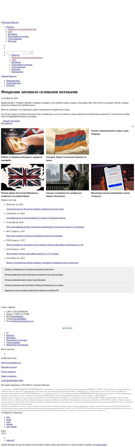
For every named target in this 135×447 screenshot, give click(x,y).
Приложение (17, 72)
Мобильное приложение (17, 345)
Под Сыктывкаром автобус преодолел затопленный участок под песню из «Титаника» (45, 227)
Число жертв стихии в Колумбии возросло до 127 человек (32, 254)
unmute (9, 424)
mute (8, 422)
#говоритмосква (13, 83)
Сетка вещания (14, 39)
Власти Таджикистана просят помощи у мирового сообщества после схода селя (42, 262)
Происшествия (13, 81)
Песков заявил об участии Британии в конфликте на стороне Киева (34, 274)
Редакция (12, 41)
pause (8, 419)
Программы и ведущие (18, 36)
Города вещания (8, 371)
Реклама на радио (9, 367)
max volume (11, 426)
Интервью (12, 34)
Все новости (6, 123)
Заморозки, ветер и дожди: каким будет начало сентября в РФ (32, 290)
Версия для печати (11, 121)
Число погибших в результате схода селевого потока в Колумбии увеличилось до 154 (44, 245)
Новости (10, 27)
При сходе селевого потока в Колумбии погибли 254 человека (34, 236)
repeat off (10, 440)
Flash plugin (101, 445)
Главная (4, 76)
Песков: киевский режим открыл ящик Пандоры (25, 280)
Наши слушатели (8, 376)
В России (10, 85)
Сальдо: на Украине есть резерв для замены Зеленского (29, 269)
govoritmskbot (17, 316)
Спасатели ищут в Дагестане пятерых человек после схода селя (34, 209)
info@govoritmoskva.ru (23, 321)
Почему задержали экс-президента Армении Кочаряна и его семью (34, 285)
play (8, 417)
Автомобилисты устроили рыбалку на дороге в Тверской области (36, 218)
